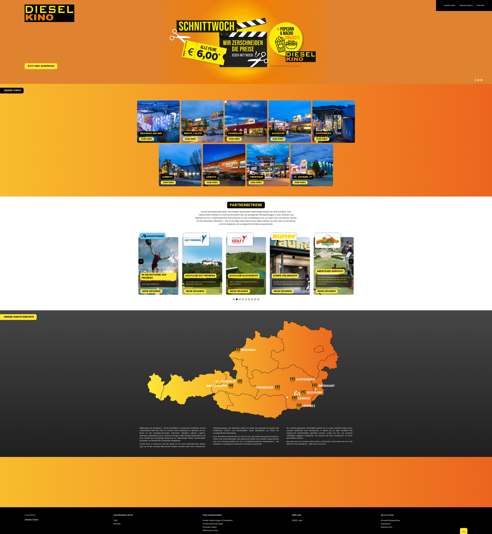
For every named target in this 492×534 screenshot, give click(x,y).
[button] (475, 80)
